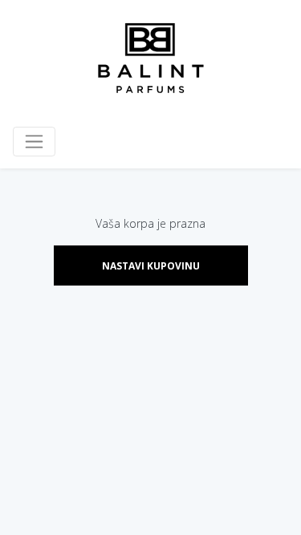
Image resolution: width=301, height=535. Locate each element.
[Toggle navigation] (34, 141)
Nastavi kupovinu (151, 266)
